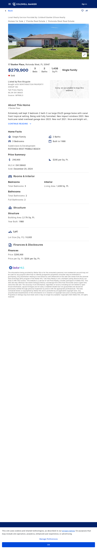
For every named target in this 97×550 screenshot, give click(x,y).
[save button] (82, 10)
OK (48, 545)
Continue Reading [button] (18, 123)
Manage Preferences (48, 539)
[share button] (86, 10)
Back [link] (10, 10)
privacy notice (68, 531)
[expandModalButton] (84, 54)
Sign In (84, 4)
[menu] (10, 4)
